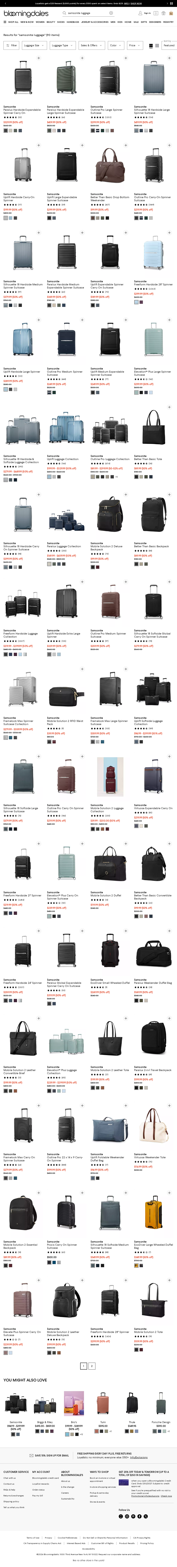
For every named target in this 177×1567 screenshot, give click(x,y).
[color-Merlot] (97, 567)
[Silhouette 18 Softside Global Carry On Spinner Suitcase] (154, 602)
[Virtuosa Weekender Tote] (154, 1126)
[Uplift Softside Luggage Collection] (154, 689)
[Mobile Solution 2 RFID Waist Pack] (66, 689)
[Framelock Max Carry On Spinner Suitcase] (23, 1126)
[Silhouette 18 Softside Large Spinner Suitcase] (23, 777)
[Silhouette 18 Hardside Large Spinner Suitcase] (154, 78)
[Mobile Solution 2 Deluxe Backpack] (110, 515)
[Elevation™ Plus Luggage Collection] (66, 1038)
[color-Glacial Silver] (5, 737)
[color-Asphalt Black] (15, 737)
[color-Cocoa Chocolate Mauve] (112, 130)
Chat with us (9, 1478)
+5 (116, 477)
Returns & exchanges (13, 1495)
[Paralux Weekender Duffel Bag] (154, 951)
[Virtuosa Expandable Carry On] (154, 777)
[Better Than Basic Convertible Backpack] (154, 864)
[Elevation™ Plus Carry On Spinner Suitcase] (66, 864)
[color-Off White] (141, 826)
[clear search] (111, 13)
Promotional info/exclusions (145, 1496)
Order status (38, 1490)
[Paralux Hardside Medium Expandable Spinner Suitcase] (66, 253)
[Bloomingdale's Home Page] (26, 14)
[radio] (5, 130)
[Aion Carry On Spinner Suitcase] (132, 1403)
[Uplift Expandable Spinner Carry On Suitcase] (110, 253)
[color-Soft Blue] (151, 392)
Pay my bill (37, 1495)
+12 (81, 1434)
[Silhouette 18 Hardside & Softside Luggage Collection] (23, 427)
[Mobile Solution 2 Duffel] (110, 864)
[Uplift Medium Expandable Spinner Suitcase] (110, 340)
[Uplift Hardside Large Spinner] (23, 340)
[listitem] (88, 3)
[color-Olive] (15, 130)
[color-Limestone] (97, 218)
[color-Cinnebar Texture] (96, 1431)
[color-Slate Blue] (136, 130)
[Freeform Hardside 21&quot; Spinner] (23, 864)
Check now (166, 1496)
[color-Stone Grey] (10, 130)
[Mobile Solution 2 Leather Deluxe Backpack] (66, 1300)
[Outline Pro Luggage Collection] (110, 427)
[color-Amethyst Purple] (141, 302)
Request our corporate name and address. (120, 1554)
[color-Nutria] (131, 1431)
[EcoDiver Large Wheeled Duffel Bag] (154, 1213)
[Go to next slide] (167, 3)
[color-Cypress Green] (136, 392)
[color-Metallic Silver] (146, 130)
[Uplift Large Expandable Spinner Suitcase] (66, 165)
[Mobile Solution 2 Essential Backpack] (23, 1213)
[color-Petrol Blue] (54, 1262)
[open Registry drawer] (163, 13)
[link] (23, 119)
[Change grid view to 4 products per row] (151, 46)
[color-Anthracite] (154, 1431)
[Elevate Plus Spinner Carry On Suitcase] (23, 1300)
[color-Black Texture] (101, 1431)
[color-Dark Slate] (136, 1431)
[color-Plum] (52, 1431)
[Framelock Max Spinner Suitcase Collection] (23, 689)
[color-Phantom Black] (15, 218)
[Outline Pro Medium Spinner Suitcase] (66, 340)
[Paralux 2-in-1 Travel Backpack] (154, 1038)
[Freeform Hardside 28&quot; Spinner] (154, 253)
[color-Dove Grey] (72, 1434)
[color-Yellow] (136, 1265)
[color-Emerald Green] (102, 130)
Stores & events (97, 1502)
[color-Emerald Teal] (10, 737)
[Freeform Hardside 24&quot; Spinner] (23, 951)
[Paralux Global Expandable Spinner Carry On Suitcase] (66, 951)
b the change (67, 1487)
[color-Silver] (59, 1262)
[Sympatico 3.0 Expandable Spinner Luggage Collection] (44, 1403)
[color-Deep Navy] (141, 130)
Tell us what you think (13, 1507)
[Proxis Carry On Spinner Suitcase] (66, 1213)
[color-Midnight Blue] (97, 130)
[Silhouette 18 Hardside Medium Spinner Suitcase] (23, 253)
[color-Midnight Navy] (20, 130)
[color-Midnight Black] (93, 130)
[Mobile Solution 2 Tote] (154, 1300)
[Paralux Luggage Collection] (66, 515)
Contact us (8, 1484)
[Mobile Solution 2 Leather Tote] (110, 1038)
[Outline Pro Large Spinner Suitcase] (110, 78)
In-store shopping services (103, 1487)
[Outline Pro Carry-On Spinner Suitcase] (154, 165)
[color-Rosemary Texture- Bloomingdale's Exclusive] (106, 1431)
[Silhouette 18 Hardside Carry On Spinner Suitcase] (23, 515)
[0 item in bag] (171, 13)
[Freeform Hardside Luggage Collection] (23, 602)
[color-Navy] (10, 654)
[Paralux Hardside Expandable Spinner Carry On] (23, 78)
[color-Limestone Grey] (93, 477)
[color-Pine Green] (146, 826)
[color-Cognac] (102, 829)
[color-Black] (5, 130)
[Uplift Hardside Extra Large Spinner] (66, 602)
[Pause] (171, 3)
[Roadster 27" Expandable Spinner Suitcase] (161, 1403)
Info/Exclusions (139, 1457)
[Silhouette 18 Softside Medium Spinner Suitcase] (110, 1213)
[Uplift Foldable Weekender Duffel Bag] (110, 1126)
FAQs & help (9, 1490)
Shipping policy (11, 1501)
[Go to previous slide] (5, 3)
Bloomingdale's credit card (45, 1478)
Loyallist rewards (40, 1484)
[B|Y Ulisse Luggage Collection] (74, 1403)
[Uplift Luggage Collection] (66, 427)
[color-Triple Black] (141, 392)
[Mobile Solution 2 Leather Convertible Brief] (23, 1038)
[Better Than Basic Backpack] (154, 515)
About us (65, 1481)
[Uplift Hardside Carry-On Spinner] (23, 165)
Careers (65, 1493)
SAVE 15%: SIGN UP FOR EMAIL (52, 1455)
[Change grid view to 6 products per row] (157, 45)
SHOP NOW (136, 3)
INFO (126, 3)
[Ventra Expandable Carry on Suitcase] (103, 1403)
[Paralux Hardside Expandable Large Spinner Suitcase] (66, 78)
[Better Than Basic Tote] (154, 427)
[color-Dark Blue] (159, 1431)
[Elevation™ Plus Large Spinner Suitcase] (154, 340)
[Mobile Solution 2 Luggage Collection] (110, 777)
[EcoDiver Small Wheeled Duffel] (110, 951)
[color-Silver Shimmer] (5, 218)
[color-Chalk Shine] (164, 1431)
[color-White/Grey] (25, 654)
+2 (110, 1431)
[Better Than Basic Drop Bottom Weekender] (110, 165)
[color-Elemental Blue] (10, 218)
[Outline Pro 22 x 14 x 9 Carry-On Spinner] (66, 1126)
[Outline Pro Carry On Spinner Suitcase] (66, 777)
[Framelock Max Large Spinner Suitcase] (110, 689)
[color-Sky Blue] (136, 302)
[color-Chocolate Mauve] (146, 916)
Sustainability (67, 1499)
